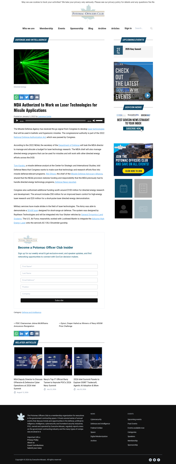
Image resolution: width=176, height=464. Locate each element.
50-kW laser (32, 210)
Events (61, 28)
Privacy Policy (32, 440)
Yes (149, 2)
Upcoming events (134, 419)
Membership (46, 28)
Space (93, 432)
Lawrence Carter (44, 116)
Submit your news (34, 448)
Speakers (131, 436)
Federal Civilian (97, 428)
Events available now (136, 428)
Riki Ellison (51, 174)
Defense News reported (65, 182)
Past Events (132, 424)
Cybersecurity (96, 419)
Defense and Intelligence (31, 312)
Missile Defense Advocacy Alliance (87, 174)
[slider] (99, 120)
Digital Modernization (99, 436)
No (153, 2)
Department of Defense (69, 145)
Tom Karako (19, 165)
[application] (59, 120)
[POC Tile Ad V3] (133, 159)
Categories (132, 432)
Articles (115, 28)
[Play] (17, 120)
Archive (102, 28)
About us (31, 443)
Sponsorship (76, 28)
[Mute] (94, 120)
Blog (90, 28)
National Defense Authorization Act (30, 137)
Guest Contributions (35, 445)
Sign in (128, 28)
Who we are (28, 28)
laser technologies (96, 129)
